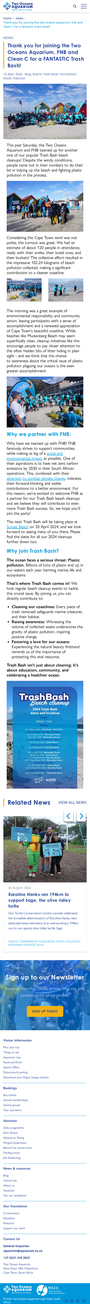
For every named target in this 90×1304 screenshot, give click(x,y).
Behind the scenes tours (17, 1148)
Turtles (12, 941)
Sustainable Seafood (22, 945)
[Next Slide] (81, 816)
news (8, 38)
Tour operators (12, 1110)
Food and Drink (12, 1062)
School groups (11, 1105)
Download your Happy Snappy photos (26, 1077)
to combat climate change (44, 478)
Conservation (28, 941)
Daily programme (13, 1128)
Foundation (68, 74)
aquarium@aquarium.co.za (22, 1251)
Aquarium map (12, 1057)
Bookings (10, 1088)
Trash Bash (51, 74)
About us (8, 1185)
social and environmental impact (35, 456)
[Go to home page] (18, 6)
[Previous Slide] (68, 816)
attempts (14, 478)
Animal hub (10, 1180)
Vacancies (8, 1190)
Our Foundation (15, 1206)
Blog (28, 74)
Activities (10, 1121)
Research (8, 1223)
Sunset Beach (17, 526)
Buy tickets (9, 1095)
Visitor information (17, 1040)
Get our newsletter (15, 1195)
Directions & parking (15, 1072)
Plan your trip (11, 1047)
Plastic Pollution (14, 78)
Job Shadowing (12, 1158)
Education (9, 1218)
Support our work (14, 1228)
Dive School (10, 1133)
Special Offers (11, 1067)
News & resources (17, 1168)
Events (37, 74)
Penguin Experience (15, 1143)
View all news (72, 802)
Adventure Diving (13, 1138)
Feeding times (11, 1153)
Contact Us (18, 1239)
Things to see (11, 1052)
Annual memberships (15, 1100)
